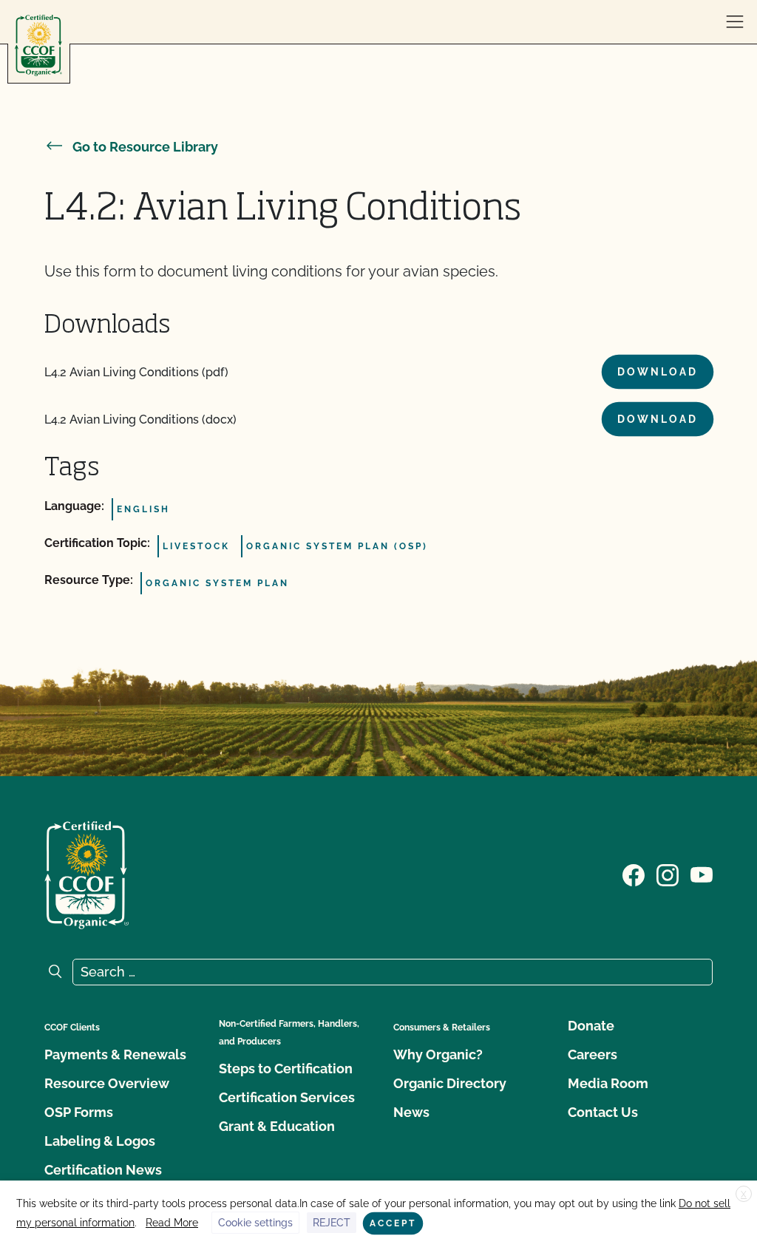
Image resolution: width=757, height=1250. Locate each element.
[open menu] (735, 22)
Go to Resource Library (145, 146)
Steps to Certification (286, 1068)
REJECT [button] (331, 1223)
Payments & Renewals (115, 1054)
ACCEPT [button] (393, 1223)
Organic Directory (449, 1083)
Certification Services (287, 1097)
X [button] (744, 1194)
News (411, 1112)
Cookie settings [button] (255, 1223)
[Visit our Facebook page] (633, 874)
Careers (592, 1054)
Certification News (103, 1170)
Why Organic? (438, 1054)
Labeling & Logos (99, 1141)
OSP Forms (78, 1112)
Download (657, 372)
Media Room (608, 1083)
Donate (591, 1025)
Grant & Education (277, 1126)
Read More (172, 1223)
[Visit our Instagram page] (667, 874)
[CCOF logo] (38, 45)
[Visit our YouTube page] (701, 874)
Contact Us (603, 1112)
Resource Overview (106, 1083)
